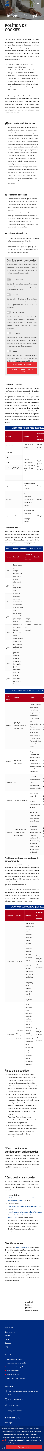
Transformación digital (15, 1367)
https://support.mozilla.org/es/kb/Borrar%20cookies (25, 1212)
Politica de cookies (31, 1310)
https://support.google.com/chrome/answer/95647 (25, 1206)
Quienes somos (10, 1332)
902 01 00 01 (18, 1400)
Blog (6, 1347)
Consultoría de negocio (15, 1359)
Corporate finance (13, 1371)
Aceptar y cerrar (24, 1447)
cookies (4, 1440)
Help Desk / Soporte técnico (16, 1378)
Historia (7, 1336)
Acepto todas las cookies (22, 364)
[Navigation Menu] (38, 3)
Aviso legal (29, 1302)
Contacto (8, 1343)
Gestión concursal (13, 1374)
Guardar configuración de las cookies (22, 370)
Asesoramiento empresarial (16, 1363)
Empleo (7, 1339)
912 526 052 (16, 1405)
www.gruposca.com (22, 1247)
